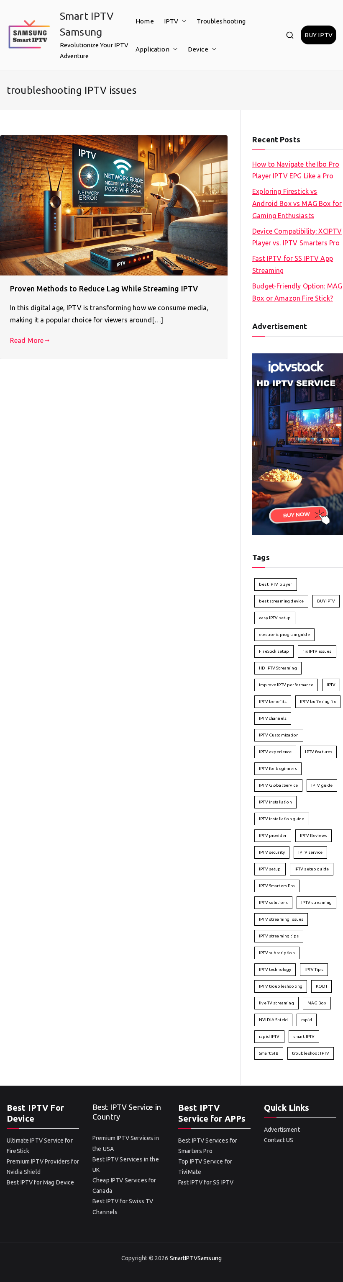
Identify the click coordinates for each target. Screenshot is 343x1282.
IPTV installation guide (281, 818)
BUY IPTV (319, 35)
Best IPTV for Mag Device (40, 1182)
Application (152, 49)
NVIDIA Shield (273, 1019)
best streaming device (281, 601)
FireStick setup (274, 651)
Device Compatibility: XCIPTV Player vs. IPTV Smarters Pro (297, 237)
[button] (182, 21)
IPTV (171, 21)
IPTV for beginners (278, 768)
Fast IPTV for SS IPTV (205, 1182)
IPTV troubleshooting (280, 986)
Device (198, 49)
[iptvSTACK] (297, 443)
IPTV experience (275, 751)
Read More (27, 340)
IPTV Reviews (313, 835)
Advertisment (282, 1129)
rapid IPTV (269, 1036)
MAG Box (316, 1003)
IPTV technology (275, 969)
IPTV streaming (316, 902)
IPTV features (318, 751)
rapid (306, 1019)
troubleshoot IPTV (310, 1053)
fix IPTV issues (316, 651)
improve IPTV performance (286, 684)
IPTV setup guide (311, 869)
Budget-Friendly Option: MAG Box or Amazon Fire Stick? (297, 292)
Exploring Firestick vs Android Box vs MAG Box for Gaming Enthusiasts (297, 203)
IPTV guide (322, 785)
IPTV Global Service (278, 785)
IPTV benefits (273, 701)
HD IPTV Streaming (278, 668)
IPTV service (310, 852)
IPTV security (272, 852)
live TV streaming (276, 1003)
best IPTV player (275, 584)
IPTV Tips (314, 969)
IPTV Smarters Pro (277, 885)
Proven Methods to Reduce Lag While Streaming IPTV (104, 288)
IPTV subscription (277, 952)
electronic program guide (284, 634)
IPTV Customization (279, 735)
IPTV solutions (273, 902)
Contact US (279, 1140)
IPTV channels (273, 718)
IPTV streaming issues (281, 919)
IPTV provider (273, 835)
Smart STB (269, 1053)
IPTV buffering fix (318, 701)
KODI (321, 986)
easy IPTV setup (275, 617)
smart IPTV (304, 1036)
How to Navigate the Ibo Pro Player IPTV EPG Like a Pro (295, 170)
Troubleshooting (221, 21)
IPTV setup (270, 869)
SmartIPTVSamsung (196, 1258)
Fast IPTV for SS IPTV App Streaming (292, 264)
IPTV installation (275, 802)
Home (145, 21)
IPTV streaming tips (279, 936)
